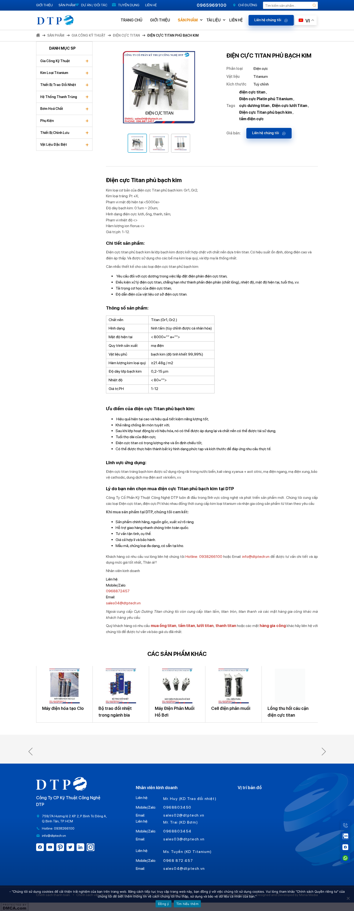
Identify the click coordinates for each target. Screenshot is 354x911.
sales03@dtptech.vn (184, 839)
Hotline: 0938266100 (203, 556)
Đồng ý (163, 904)
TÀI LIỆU (213, 20)
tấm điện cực (251, 119)
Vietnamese (311, 65)
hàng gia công (273, 625)
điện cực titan (252, 92)
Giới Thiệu (44, 5)
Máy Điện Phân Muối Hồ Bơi (174, 712)
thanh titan (225, 625)
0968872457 (118, 591)
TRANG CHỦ (131, 20)
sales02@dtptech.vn (183, 815)
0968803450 (177, 807)
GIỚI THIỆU (160, 20)
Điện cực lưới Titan (289, 105)
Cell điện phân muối (230, 708)
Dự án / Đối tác (94, 5)
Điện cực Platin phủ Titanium (266, 99)
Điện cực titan (126, 35)
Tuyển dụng (128, 5)
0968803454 (177, 831)
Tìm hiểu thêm (187, 904)
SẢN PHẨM (188, 20)
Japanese (311, 38)
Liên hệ (151, 5)
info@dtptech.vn (255, 556)
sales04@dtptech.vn (123, 603)
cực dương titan (254, 105)
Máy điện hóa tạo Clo (63, 708)
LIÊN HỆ (236, 20)
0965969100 (212, 5)
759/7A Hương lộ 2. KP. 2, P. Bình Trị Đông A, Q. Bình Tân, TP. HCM (74, 818)
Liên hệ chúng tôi (268, 20)
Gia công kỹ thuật (88, 35)
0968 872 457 (178, 860)
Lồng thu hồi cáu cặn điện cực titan (288, 712)
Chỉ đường (247, 5)
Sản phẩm (67, 5)
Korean (310, 51)
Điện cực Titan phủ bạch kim (173, 35)
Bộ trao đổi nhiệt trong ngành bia (115, 712)
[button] (30, 751)
